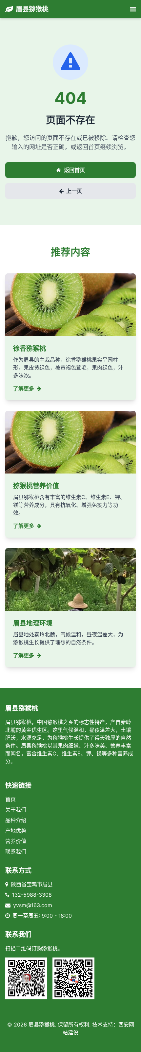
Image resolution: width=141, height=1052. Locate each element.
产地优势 (15, 830)
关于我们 (15, 809)
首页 (10, 799)
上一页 (74, 191)
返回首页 (74, 170)
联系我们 (15, 851)
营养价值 (15, 841)
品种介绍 (15, 820)
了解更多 (23, 388)
